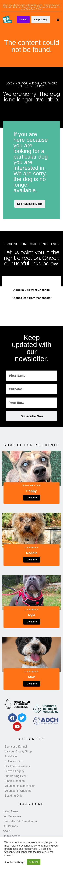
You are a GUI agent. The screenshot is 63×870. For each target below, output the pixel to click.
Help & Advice (11, 835)
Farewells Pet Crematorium (20, 821)
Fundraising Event (16, 776)
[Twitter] (22, 717)
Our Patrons (10, 826)
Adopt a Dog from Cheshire (31, 289)
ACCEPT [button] (33, 862)
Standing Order (14, 795)
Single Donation (15, 780)
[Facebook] (12, 717)
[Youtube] (17, 726)
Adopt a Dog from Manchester (31, 297)
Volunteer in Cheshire (18, 790)
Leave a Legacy (14, 771)
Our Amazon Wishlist (17, 766)
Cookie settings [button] (14, 862)
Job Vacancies (12, 816)
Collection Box (14, 761)
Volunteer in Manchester (20, 785)
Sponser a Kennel (16, 746)
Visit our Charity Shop (18, 751)
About (6, 831)
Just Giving (11, 756)
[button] (58, 19)
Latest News (10, 811)
